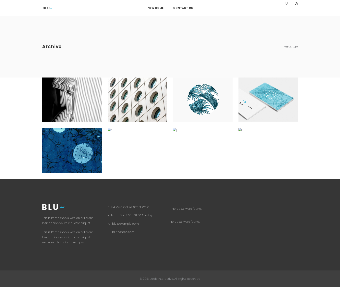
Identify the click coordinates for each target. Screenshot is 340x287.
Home (287, 47)
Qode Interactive (161, 279)
